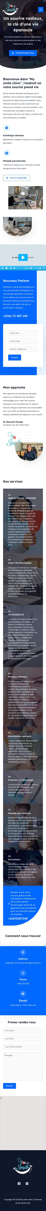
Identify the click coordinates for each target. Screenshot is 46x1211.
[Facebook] (19, 1183)
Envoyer (14, 357)
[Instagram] (27, 1183)
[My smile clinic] (11, 9)
